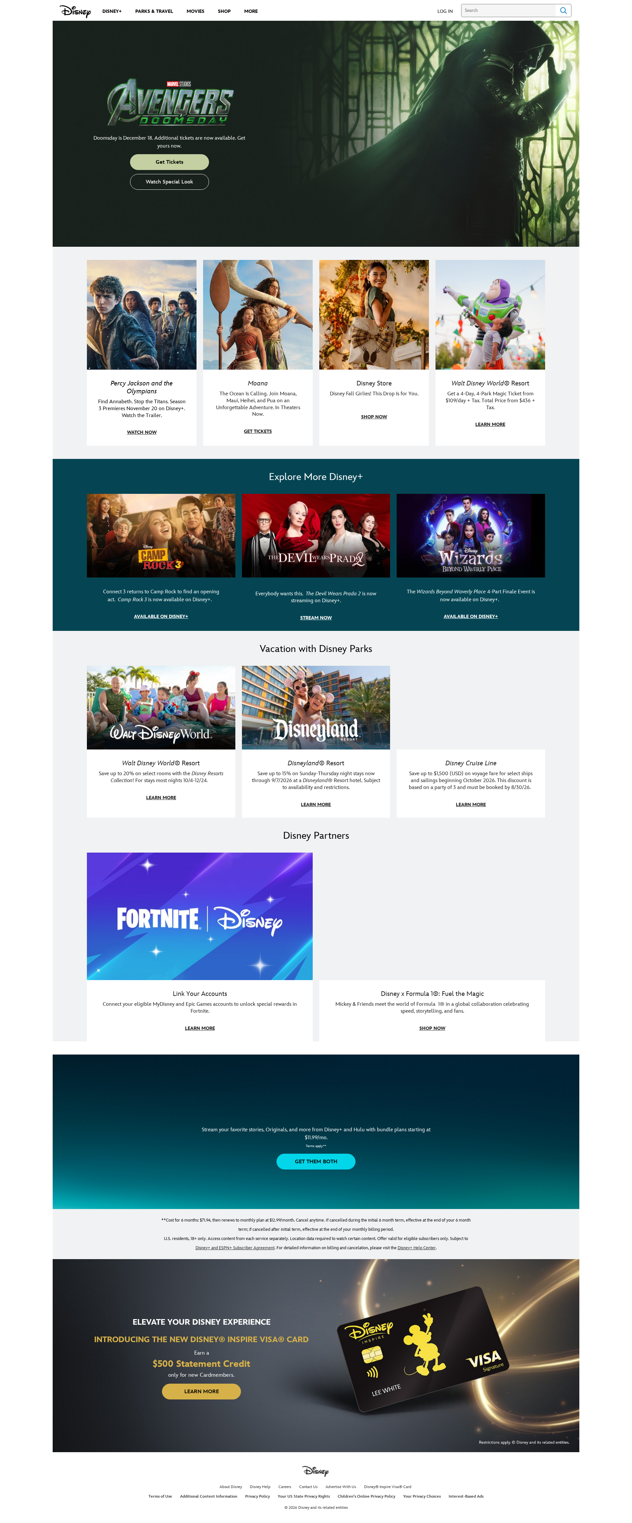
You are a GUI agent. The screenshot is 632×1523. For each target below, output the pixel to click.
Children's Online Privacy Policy (366, 1496)
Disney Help (260, 1486)
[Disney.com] (75, 11)
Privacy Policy (257, 1496)
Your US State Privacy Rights (304, 1496)
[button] (448, 11)
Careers (284, 1486)
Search (563, 10)
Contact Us (308, 1486)
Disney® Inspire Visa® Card (387, 1486)
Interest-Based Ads (466, 1496)
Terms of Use (160, 1496)
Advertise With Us (341, 1486)
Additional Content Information (208, 1496)
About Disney (231, 1486)
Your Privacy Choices (422, 1496)
